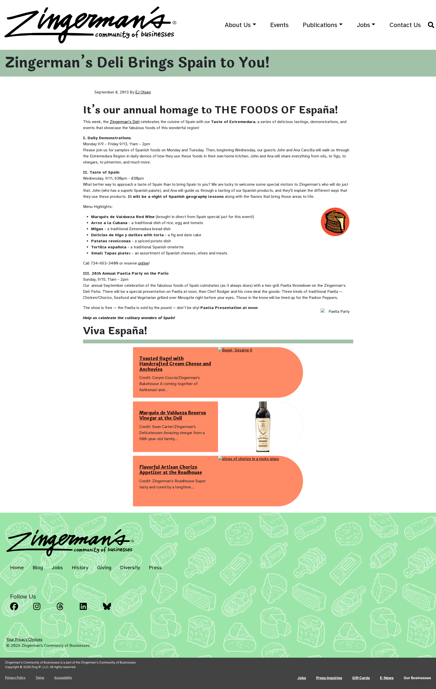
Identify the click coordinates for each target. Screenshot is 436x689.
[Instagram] (43, 610)
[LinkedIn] (90, 610)
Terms (40, 677)
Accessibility (63, 677)
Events (279, 25)
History (80, 567)
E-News (387, 678)
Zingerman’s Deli (125, 121)
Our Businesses (417, 678)
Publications (320, 25)
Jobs (363, 25)
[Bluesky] (113, 610)
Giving (104, 567)
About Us (238, 25)
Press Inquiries (329, 678)
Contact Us (405, 25)
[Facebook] (20, 610)
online (143, 263)
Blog (38, 567)
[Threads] (67, 610)
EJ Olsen (143, 92)
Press (155, 567)
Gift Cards (361, 678)
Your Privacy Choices (24, 639)
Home (17, 567)
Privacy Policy (15, 677)
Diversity (130, 567)
